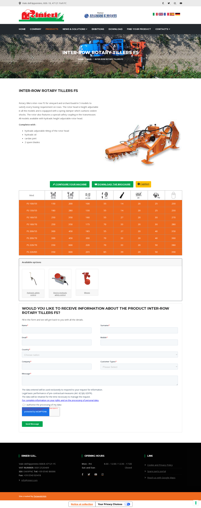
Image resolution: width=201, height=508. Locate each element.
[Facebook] (163, 3)
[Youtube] (181, 3)
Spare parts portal (156, 471)
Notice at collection (82, 504)
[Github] (103, 474)
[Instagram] (175, 3)
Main (89, 59)
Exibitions (98, 29)
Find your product (139, 29)
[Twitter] (169, 3)
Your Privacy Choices (110, 504)
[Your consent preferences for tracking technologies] (196, 503)
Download (116, 29)
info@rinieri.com (29, 480)
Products (52, 29)
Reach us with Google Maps (161, 477)
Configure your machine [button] (71, 184)
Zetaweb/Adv (40, 496)
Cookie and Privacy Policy (160, 464)
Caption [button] (144, 184)
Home (22, 29)
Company (35, 29)
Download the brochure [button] (113, 184)
